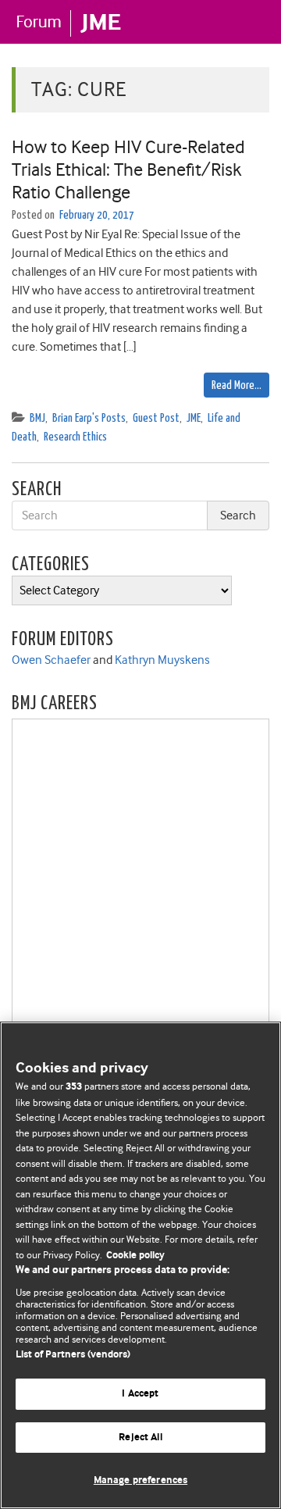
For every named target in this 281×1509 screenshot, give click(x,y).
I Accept (140, 1394)
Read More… (236, 385)
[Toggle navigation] (249, 21)
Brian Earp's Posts (89, 418)
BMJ (37, 418)
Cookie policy (135, 1255)
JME (194, 418)
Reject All (140, 1437)
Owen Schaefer (51, 660)
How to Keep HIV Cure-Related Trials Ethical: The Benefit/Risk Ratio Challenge (128, 169)
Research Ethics (75, 437)
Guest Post (156, 418)
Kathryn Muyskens (162, 660)
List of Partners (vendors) (73, 1355)
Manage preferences (140, 1480)
